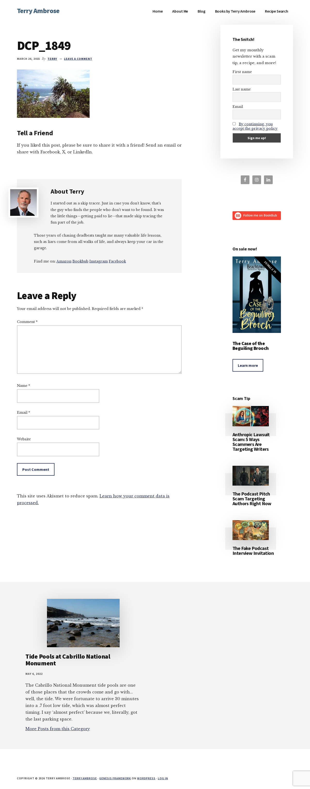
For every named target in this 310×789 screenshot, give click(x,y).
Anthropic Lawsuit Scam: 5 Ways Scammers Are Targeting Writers (251, 441)
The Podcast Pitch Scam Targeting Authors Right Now (251, 498)
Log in (163, 778)
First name (242, 72)
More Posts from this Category (57, 728)
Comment (27, 322)
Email (23, 412)
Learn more (248, 365)
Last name (241, 89)
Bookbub (80, 261)
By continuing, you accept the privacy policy (255, 126)
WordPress (146, 778)
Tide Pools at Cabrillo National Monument (67, 659)
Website (24, 439)
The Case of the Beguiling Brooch (250, 345)
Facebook (117, 261)
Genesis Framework (115, 778)
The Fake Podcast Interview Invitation (253, 550)
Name (23, 385)
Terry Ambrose (38, 10)
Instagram (98, 261)
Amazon (63, 261)
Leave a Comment (78, 58)
